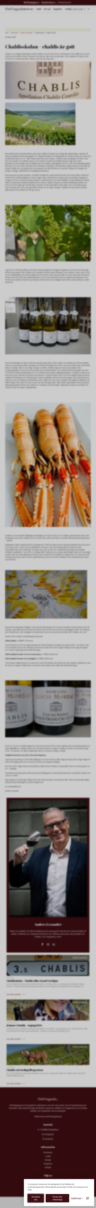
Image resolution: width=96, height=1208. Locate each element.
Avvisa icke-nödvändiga (57, 1198)
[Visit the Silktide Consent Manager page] (87, 1198)
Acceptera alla (35, 1198)
